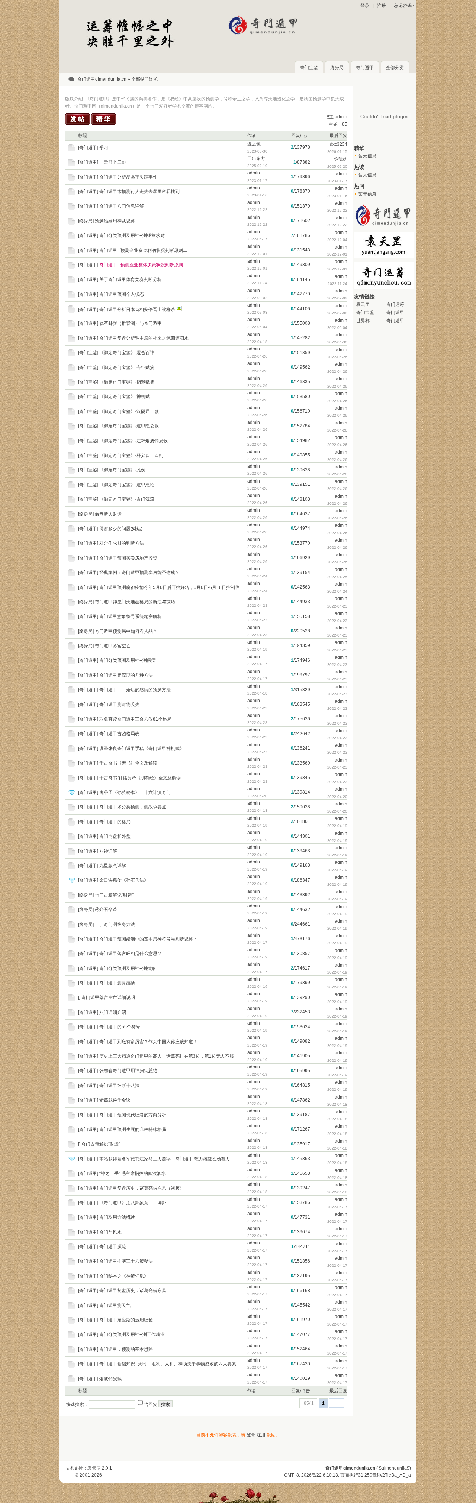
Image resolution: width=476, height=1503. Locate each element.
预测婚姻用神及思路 (115, 221)
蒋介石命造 (106, 909)
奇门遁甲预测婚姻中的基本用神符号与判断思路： (148, 939)
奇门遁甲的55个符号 (119, 1026)
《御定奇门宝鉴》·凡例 (122, 469)
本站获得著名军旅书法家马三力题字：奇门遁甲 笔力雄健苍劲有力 (164, 1158)
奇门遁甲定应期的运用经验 (126, 1320)
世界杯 (363, 320)
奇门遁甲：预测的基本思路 (126, 1349)
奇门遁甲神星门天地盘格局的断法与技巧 (135, 602)
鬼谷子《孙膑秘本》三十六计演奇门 (135, 792)
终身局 (337, 67)
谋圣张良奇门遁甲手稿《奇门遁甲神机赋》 (141, 748)
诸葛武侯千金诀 (115, 1100)
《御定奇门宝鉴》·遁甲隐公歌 (129, 426)
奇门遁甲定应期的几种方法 (126, 675)
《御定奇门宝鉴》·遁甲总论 (126, 484)
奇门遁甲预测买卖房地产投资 (128, 558)
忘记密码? (404, 5)
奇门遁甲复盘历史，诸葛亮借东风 (132, 1290)
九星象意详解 (112, 865)
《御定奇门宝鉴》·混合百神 (126, 352)
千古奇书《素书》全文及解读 (128, 763)
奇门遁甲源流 (112, 1246)
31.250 (365, 1475)
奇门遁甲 (365, 67)
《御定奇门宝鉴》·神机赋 (124, 396)
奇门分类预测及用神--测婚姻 (127, 968)
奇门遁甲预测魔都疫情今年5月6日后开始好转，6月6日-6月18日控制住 (169, 587)
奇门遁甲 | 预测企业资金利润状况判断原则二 (143, 250)
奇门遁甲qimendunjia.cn (101, 79)
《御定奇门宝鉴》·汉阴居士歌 (129, 411)
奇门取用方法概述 (117, 1217)
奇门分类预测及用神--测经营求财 (132, 235)
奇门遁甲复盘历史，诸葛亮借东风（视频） (141, 1188)
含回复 (150, 1404)
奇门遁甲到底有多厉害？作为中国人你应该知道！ (148, 1041)
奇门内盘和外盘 (115, 836)
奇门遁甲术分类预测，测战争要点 (132, 807)
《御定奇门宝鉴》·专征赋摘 (126, 367)
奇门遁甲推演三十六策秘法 (126, 1261)
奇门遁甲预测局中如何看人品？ (126, 631)
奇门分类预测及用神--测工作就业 (132, 1334)
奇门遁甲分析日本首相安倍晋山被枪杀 (137, 309)
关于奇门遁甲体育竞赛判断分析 (130, 279)
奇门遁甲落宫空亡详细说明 (108, 997)
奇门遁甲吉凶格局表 (119, 733)
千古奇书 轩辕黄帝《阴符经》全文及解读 (140, 778)
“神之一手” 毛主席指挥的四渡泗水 (132, 1173)
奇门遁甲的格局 (115, 821)
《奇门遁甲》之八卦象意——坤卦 (132, 1202)
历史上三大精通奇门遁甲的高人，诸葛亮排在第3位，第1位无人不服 (166, 1056)
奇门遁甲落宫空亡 (113, 645)
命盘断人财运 (108, 514)
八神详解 (108, 851)
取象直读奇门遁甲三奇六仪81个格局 (135, 719)
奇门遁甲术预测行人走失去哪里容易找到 (139, 191)
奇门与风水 (110, 1232)
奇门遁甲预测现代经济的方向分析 (132, 1115)
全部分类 (395, 67)
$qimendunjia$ (394, 1468)
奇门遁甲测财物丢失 (119, 704)
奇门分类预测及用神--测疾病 (127, 660)
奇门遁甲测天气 (115, 1305)
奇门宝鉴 (309, 67)
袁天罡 (363, 304)
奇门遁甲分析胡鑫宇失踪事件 (128, 177)
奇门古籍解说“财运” (114, 895)
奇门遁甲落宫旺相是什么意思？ (130, 953)
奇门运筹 (395, 304)
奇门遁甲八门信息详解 (121, 206)
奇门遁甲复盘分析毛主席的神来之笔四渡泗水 (144, 338)
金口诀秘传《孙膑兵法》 (123, 880)
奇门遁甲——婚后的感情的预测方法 (135, 689)
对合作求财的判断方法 (121, 543)
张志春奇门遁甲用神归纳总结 (128, 1070)
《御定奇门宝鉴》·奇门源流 (126, 499)
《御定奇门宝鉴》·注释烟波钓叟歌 (133, 440)
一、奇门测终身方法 (115, 924)
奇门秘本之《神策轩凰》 (123, 1276)
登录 (364, 5)
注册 (381, 5)
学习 (103, 147)
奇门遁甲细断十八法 (119, 1085)
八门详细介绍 (112, 1012)
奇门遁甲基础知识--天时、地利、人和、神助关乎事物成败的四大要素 (167, 1363)
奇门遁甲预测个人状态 (121, 294)
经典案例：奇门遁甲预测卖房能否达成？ (139, 572)
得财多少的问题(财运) (120, 528)
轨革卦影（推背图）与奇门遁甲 (130, 323)
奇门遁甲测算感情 (117, 983)
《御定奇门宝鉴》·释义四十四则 (131, 455)
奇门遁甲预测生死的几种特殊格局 (132, 1129)
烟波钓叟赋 (110, 1378)
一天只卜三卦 (112, 162)
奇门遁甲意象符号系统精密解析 (130, 616)
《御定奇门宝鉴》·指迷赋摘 (126, 382)
